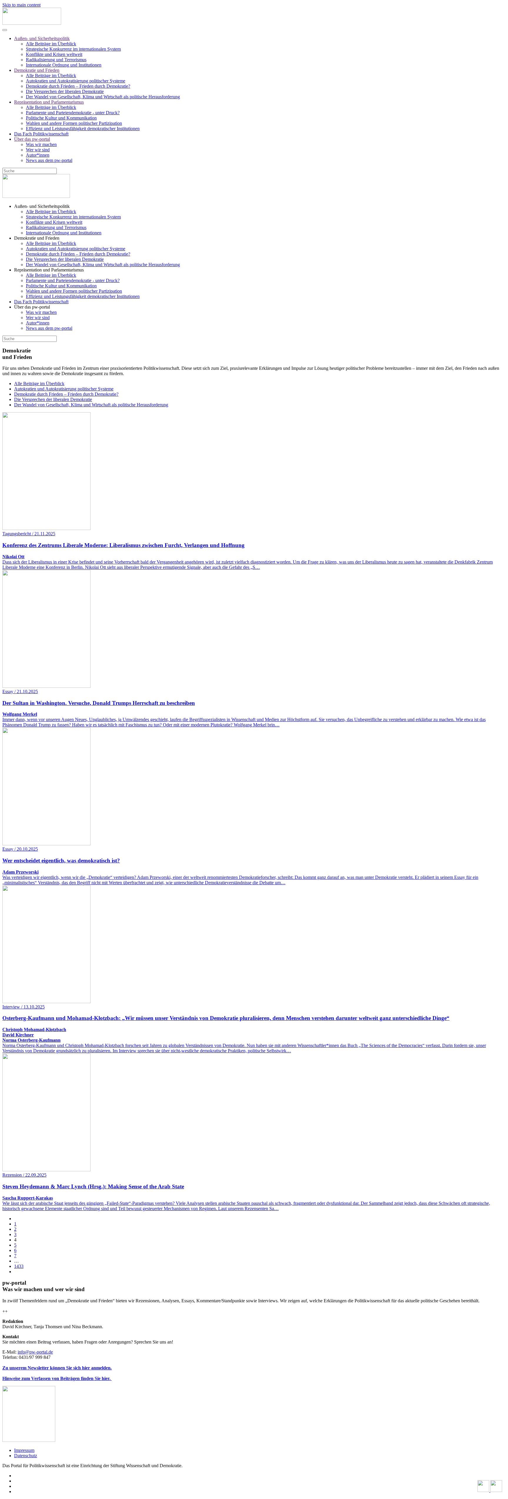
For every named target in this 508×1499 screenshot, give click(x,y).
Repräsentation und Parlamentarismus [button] (49, 269)
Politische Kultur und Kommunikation (61, 117)
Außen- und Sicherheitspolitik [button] (42, 206)
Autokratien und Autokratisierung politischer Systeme (75, 80)
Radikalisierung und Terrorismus (56, 59)
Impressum (24, 1450)
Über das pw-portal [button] (32, 306)
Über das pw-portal (32, 139)
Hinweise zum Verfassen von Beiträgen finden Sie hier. (57, 1378)
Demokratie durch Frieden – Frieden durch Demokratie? (78, 86)
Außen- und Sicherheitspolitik (42, 38)
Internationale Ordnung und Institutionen (63, 64)
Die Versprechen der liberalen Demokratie (65, 91)
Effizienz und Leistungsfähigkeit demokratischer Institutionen (83, 128)
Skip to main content (21, 4)
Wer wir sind (38, 149)
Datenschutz (25, 1455)
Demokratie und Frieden (36, 70)
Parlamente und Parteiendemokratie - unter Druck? (73, 112)
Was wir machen (41, 144)
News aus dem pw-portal (49, 160)
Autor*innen (37, 155)
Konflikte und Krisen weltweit (54, 54)
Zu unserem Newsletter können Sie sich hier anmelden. (57, 1367)
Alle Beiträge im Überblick (51, 43)
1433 (19, 1266)
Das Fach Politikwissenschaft (41, 133)
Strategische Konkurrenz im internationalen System (73, 49)
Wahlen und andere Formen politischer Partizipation (74, 123)
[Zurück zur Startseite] (31, 23)
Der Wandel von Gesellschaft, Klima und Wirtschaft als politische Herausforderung (103, 96)
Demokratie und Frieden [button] (36, 238)
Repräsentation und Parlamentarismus (49, 102)
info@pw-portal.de (35, 1351)
